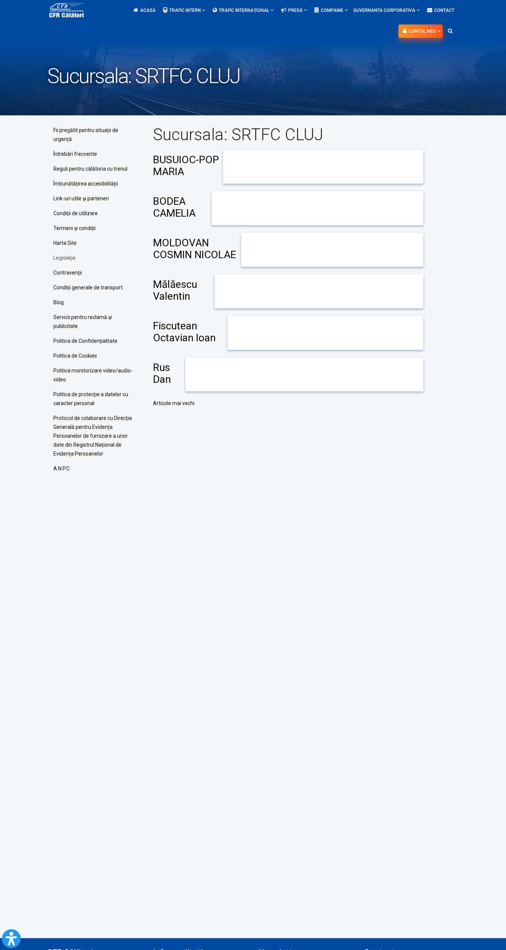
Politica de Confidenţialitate (85, 341)
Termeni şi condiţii (74, 228)
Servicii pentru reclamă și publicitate (82, 321)
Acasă (148, 10)
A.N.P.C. (62, 468)
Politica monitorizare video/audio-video (93, 375)
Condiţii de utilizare (75, 213)
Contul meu (423, 31)
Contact (444, 10)
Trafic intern (185, 10)
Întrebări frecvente (75, 154)
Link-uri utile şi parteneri (81, 198)
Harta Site (65, 243)
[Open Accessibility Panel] (11, 938)
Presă (296, 10)
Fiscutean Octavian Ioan (184, 332)
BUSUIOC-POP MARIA (186, 166)
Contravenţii (67, 273)
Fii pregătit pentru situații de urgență (85, 134)
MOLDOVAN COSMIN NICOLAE (194, 249)
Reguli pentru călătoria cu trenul (90, 169)
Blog (58, 302)
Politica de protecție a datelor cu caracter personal (90, 398)
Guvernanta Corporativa (384, 10)
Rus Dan (162, 373)
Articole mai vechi (173, 403)
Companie (332, 10)
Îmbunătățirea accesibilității (85, 184)
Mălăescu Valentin (175, 290)
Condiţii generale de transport (88, 287)
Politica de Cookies (75, 356)
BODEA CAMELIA (174, 207)
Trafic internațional (244, 10)
